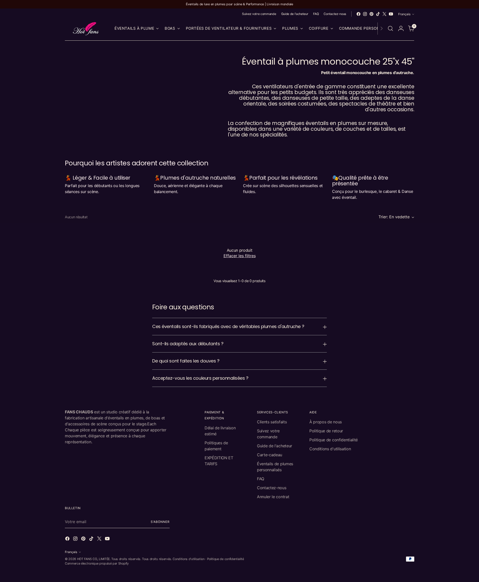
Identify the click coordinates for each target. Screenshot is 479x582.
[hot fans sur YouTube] (391, 14)
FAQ (260, 478)
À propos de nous (325, 421)
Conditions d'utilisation (330, 448)
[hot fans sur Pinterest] (371, 14)
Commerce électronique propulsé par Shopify (97, 563)
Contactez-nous (271, 487)
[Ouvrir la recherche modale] (390, 28)
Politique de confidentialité (333, 439)
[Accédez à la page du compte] (401, 28)
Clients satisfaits (272, 421)
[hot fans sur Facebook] (358, 14)
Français (404, 14)
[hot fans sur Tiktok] (378, 14)
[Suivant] (381, 28)
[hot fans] (86, 28)
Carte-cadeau (269, 454)
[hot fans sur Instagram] (365, 14)
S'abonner (160, 522)
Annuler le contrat (273, 496)
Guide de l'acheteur (274, 445)
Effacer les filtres (240, 255)
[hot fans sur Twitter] (384, 14)
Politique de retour (326, 430)
